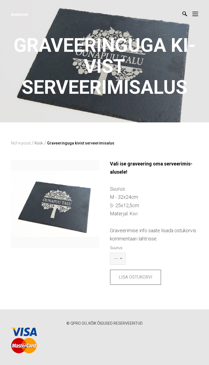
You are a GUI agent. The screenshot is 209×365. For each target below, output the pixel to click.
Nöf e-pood (20, 143)
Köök (39, 143)
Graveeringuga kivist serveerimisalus (80, 143)
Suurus (116, 248)
